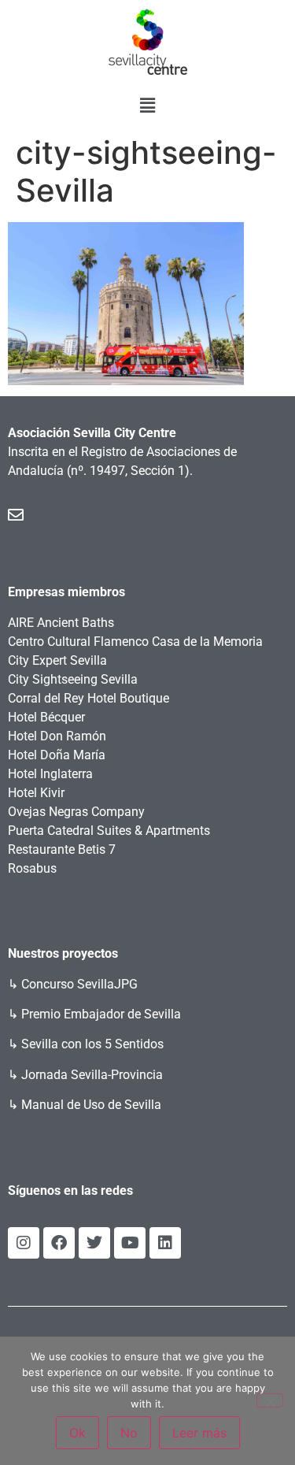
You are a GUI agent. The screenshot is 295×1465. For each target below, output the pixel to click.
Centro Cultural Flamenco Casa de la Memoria (135, 641)
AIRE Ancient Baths (61, 622)
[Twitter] (94, 1243)
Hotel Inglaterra (50, 773)
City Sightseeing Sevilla (73, 679)
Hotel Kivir (36, 792)
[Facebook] (59, 1243)
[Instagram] (23, 1243)
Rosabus (32, 868)
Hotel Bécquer (46, 717)
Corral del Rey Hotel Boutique (88, 698)
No (129, 1433)
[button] (147, 105)
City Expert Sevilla (57, 660)
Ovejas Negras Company (76, 811)
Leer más (199, 1433)
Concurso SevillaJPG (79, 984)
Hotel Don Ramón (57, 736)
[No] (269, 1400)
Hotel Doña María (56, 754)
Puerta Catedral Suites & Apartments (109, 830)
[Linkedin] (165, 1243)
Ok (77, 1433)
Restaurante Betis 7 (62, 849)
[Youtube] (130, 1243)
